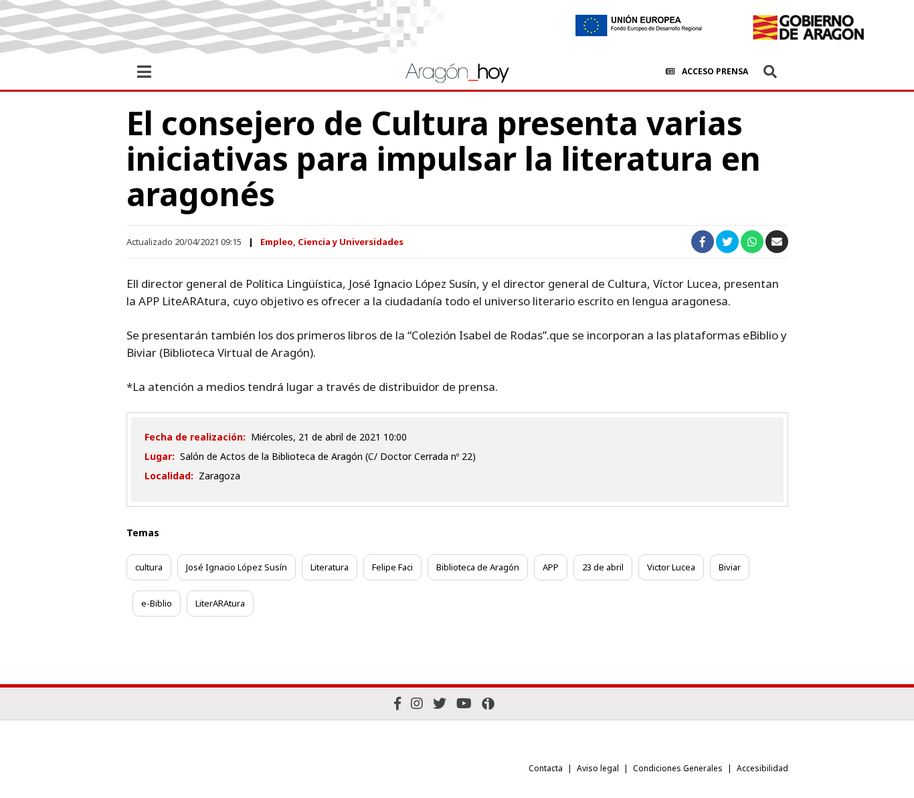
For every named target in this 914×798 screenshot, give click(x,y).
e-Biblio (156, 603)
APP (551, 567)
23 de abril (603, 567)
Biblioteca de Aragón (477, 567)
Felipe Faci (392, 567)
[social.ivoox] (488, 704)
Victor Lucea (671, 567)
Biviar (730, 567)
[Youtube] (464, 703)
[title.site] (808, 27)
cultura (149, 567)
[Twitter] (439, 703)
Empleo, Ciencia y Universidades (331, 241)
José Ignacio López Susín (236, 567)
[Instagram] (417, 703)
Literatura (329, 567)
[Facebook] (397, 703)
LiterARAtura (220, 603)
